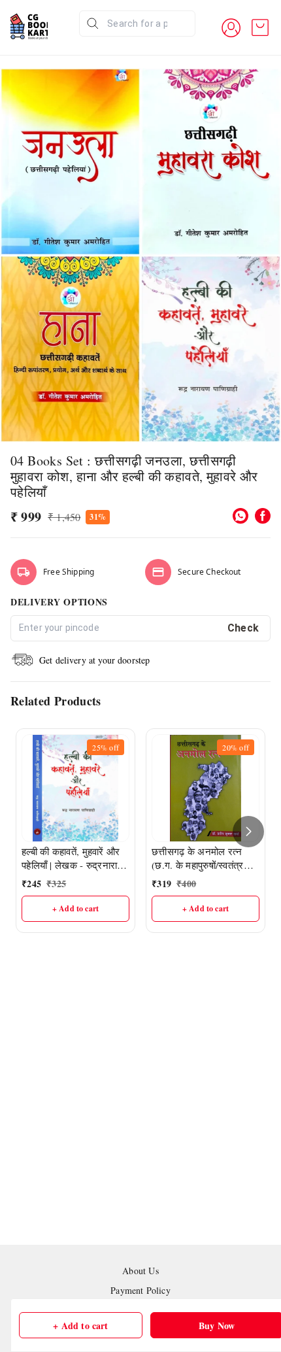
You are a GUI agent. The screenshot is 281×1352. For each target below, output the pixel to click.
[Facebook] (263, 516)
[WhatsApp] (240, 516)
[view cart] (260, 27)
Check (243, 628)
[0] (260, 27)
